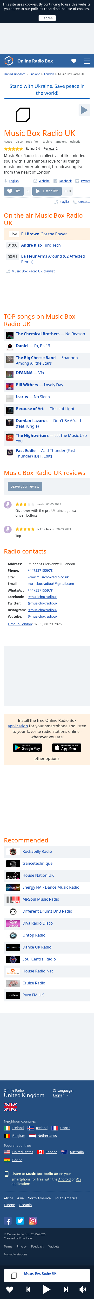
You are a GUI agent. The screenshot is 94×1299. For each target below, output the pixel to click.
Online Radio (24, 1093)
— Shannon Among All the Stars (47, 360)
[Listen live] (84, 110)
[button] (47, 1289)
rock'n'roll (32, 142)
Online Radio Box (35, 61)
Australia (77, 1152)
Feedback (37, 1246)
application (18, 726)
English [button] (58, 1095)
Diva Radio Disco (37, 923)
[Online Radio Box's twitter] (20, 1221)
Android (64, 1179)
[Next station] (66, 1289)
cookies (31, 4)
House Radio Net (37, 971)
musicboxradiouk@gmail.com (51, 583)
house (8, 142)
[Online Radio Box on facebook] (8, 1221)
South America (66, 1198)
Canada (51, 1152)
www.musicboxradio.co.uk (48, 577)
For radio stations (15, 1254)
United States (22, 1152)
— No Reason (50, 333)
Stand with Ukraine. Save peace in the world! (47, 89)
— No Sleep (33, 396)
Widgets (53, 1246)
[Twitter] (82, 181)
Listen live (51, 191)
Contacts (84, 202)
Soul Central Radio (39, 959)
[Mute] (84, 1289)
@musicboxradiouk (42, 596)
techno (47, 142)
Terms (8, 1246)
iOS (78, 1179)
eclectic (75, 142)
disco (19, 142)
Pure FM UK (33, 995)
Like (17, 191)
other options (47, 758)
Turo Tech (41, 245)
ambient (61, 142)
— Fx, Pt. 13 (33, 345)
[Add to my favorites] (9, 1289)
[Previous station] (28, 1289)
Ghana (17, 1160)
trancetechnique (37, 863)
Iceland (41, 1127)
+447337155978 (40, 570)
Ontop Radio (34, 935)
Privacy (22, 1246)
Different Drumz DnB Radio (47, 911)
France (65, 1127)
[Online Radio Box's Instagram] (33, 1221)
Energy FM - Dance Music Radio (51, 887)
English (14, 181)
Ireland (18, 1127)
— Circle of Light (45, 408)
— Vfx (30, 372)
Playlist (64, 202)
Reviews (49, 149)
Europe (9, 1205)
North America (39, 1198)
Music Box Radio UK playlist (33, 271)
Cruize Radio (33, 983)
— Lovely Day (39, 384)
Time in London (20, 624)
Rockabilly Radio (37, 851)
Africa (8, 1198)
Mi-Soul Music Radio (40, 899)
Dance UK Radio (37, 947)
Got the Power (44, 234)
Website (44, 181)
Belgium (18, 1135)
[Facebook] (63, 181)
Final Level (26, 1238)
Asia (20, 1198)
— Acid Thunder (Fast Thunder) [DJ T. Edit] (45, 453)
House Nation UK (38, 875)
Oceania (25, 1205)
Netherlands (47, 1135)
